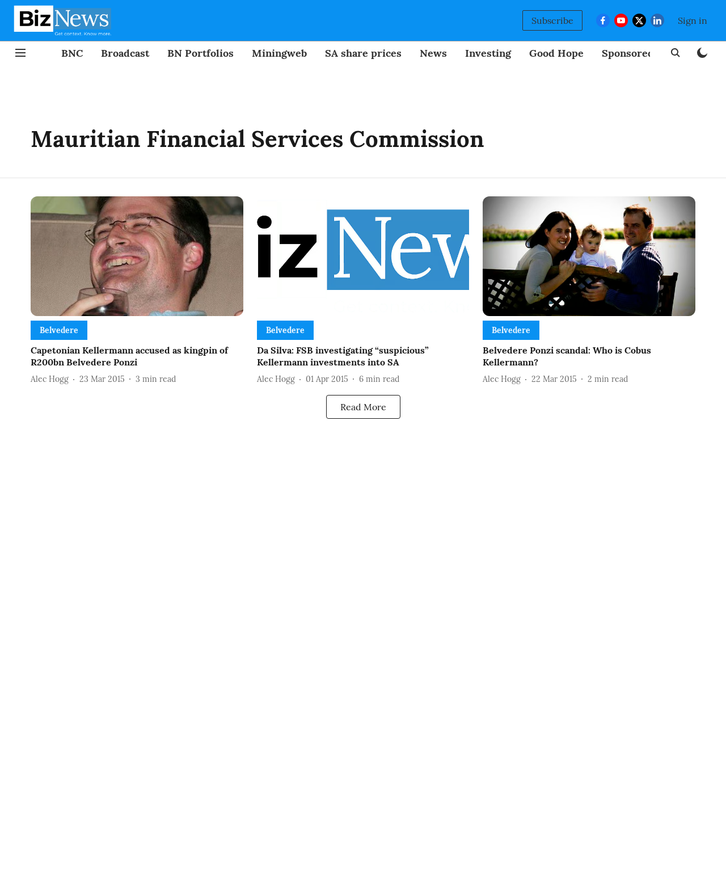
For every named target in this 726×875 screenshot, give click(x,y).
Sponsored (628, 53)
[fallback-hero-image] (137, 256)
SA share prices (363, 53)
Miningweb (279, 53)
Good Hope (556, 53)
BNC (72, 53)
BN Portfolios (200, 53)
